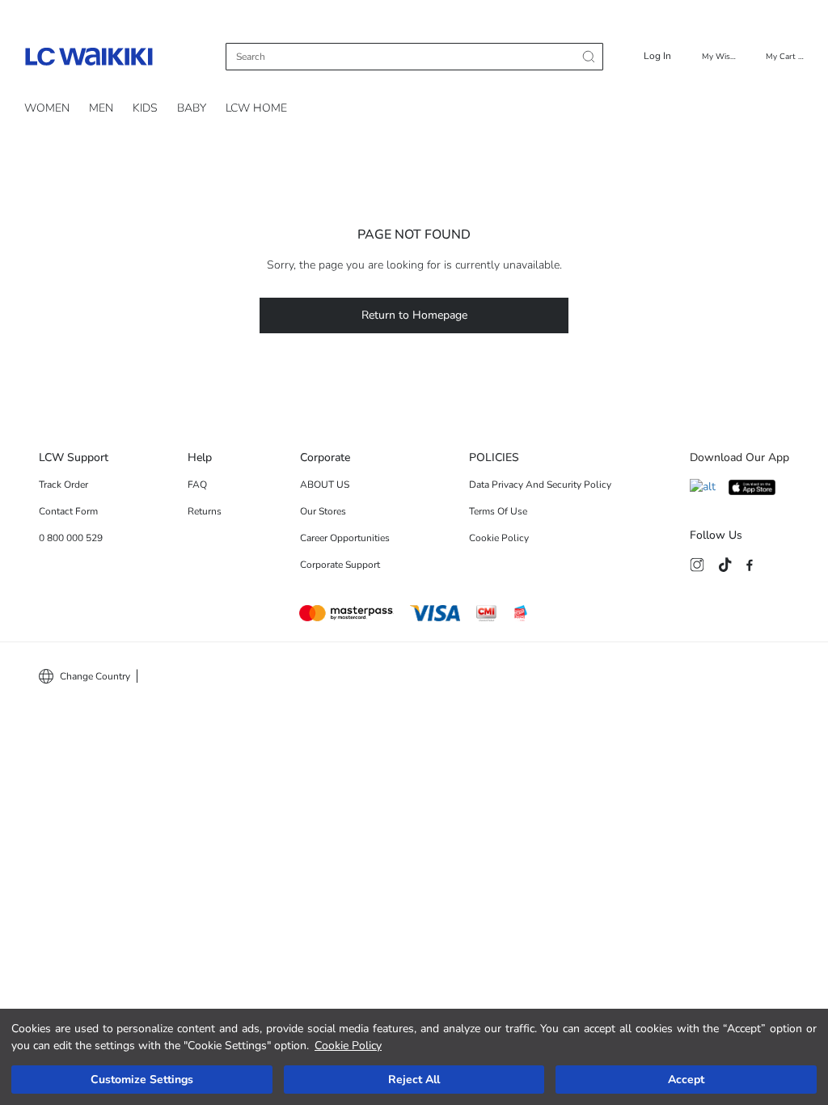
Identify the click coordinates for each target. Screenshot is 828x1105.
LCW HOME (256, 108)
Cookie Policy (348, 1045)
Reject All (414, 1079)
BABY (191, 108)
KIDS (145, 108)
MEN (101, 108)
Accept (686, 1079)
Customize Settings (142, 1079)
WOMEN (47, 108)
